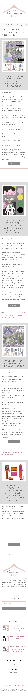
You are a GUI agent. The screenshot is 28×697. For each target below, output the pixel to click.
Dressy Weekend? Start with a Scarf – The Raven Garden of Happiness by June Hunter (14, 226)
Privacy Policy (14, 611)
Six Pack (11, 173)
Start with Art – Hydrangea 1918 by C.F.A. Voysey (14, 363)
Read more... (13, 588)
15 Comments (24, 170)
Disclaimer (14, 672)
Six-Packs (4, 453)
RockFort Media (21, 685)
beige (6, 173)
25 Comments (24, 448)
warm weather (10, 317)
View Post (14, 163)
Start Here (14, 667)
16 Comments (24, 551)
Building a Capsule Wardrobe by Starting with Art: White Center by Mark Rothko (14, 493)
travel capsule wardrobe (9, 175)
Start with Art (19, 173)
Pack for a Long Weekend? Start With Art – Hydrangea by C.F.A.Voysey (14, 81)
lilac (17, 451)
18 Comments (24, 312)
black (6, 315)
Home (3, 25)
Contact (14, 669)
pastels (22, 451)
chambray (12, 451)
